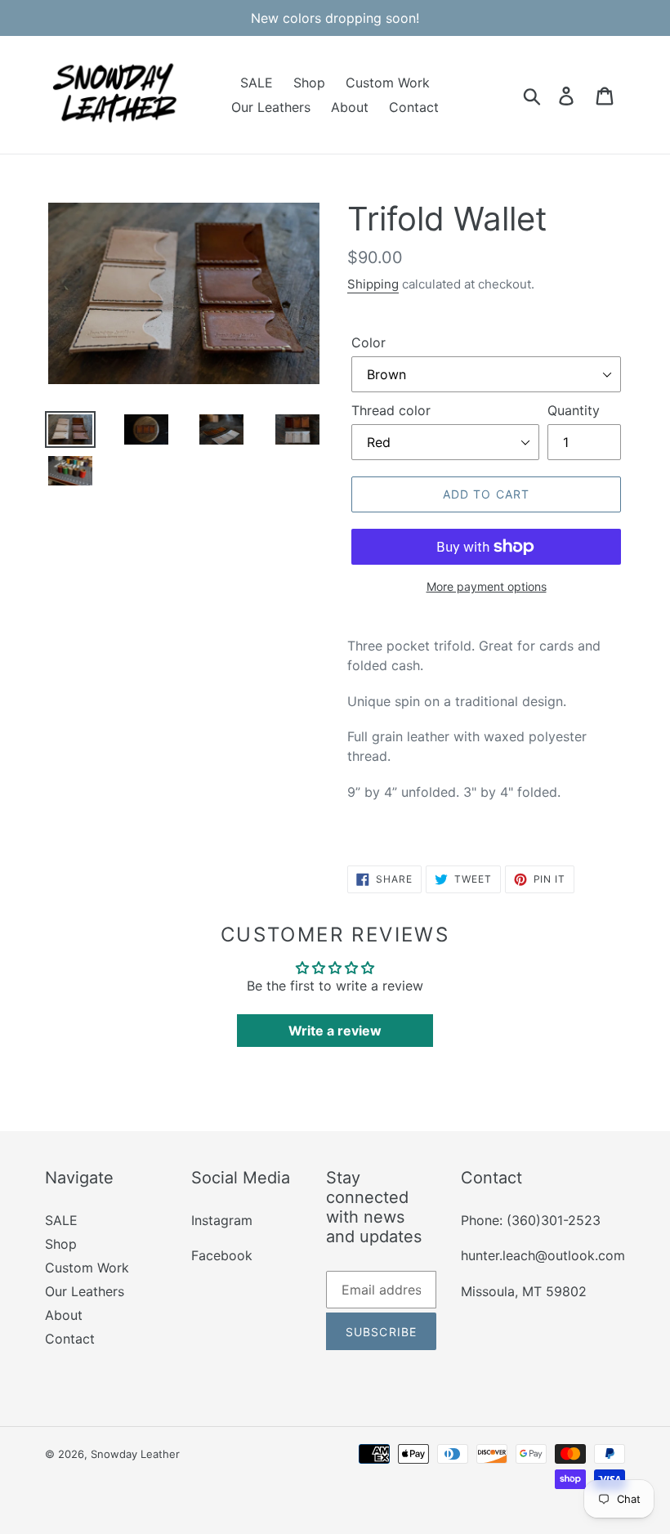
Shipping (373, 284)
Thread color (391, 410)
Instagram (221, 1220)
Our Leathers (84, 1291)
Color (368, 342)
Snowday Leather (135, 1453)
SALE (61, 1220)
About (64, 1315)
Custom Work (87, 1267)
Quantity (573, 410)
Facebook (221, 1255)
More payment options (487, 586)
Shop (61, 1244)
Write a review (335, 1030)
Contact (70, 1339)
